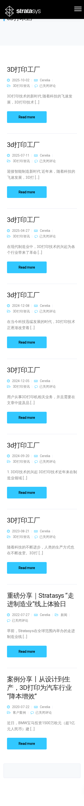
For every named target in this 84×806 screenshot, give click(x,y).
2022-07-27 (20, 615)
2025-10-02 (20, 80)
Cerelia (45, 80)
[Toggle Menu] (78, 9)
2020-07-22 (20, 707)
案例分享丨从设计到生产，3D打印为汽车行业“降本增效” (39, 687)
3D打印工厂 (23, 69)
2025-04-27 (20, 231)
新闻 (64, 615)
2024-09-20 (20, 456)
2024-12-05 (20, 381)
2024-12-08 (20, 306)
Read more (27, 117)
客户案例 (19, 712)
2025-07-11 (20, 155)
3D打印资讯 (21, 86)
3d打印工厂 (23, 145)
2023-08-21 (20, 531)
